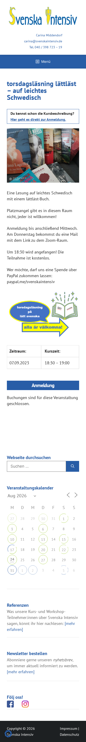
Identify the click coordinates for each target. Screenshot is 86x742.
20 (43, 549)
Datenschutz (69, 734)
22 (64, 549)
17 (12, 549)
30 (43, 518)
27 (12, 518)
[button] (8, 733)
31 (12, 570)
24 (12, 559)
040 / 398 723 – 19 (48, 47)
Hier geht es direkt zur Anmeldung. (38, 119)
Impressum (68, 728)
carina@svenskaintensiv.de (43, 41)
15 (64, 539)
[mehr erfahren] (20, 671)
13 (43, 539)
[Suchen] (72, 466)
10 (12, 539)
